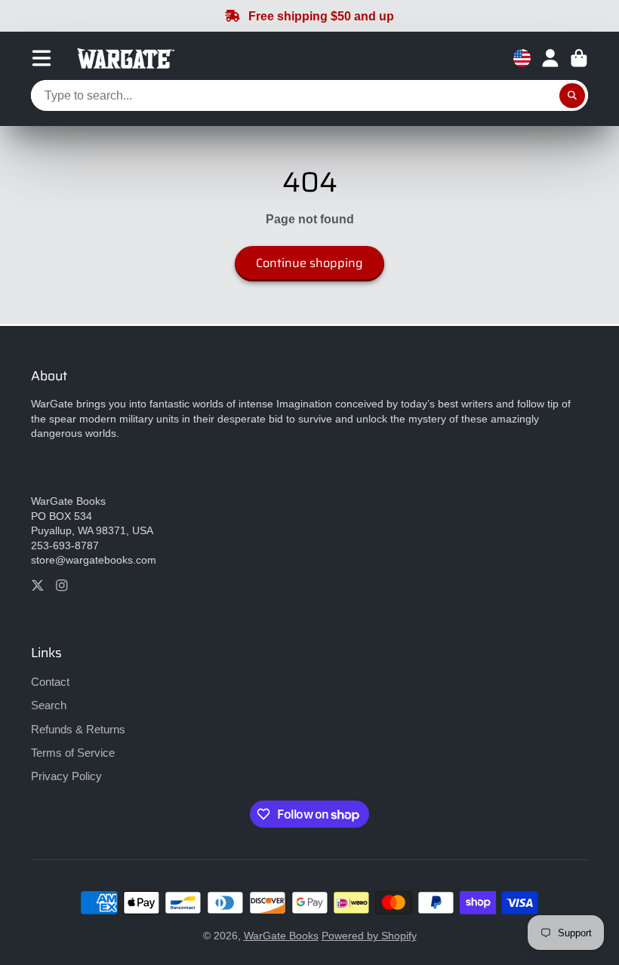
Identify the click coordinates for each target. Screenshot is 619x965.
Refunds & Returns (78, 729)
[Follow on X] (38, 585)
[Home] (124, 58)
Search (48, 705)
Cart (579, 58)
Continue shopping (309, 263)
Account (550, 58)
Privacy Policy (66, 776)
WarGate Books (281, 936)
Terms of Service (73, 752)
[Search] (572, 96)
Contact (50, 681)
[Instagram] (62, 585)
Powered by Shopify (369, 936)
